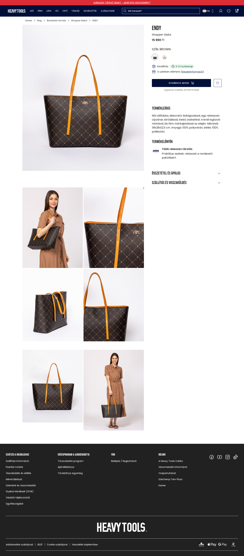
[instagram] (227, 457)
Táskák (76, 10)
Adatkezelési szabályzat (19, 544)
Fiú (56, 10)
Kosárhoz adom (179, 83)
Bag (39, 20)
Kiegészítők (90, 10)
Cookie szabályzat (57, 544)
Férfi (40, 10)
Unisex (28, 20)
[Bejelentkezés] (221, 11)
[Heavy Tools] (17, 11)
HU (208, 11)
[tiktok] (235, 457)
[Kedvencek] (229, 11)
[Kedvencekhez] (218, 83)
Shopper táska (79, 20)
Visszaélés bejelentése (85, 544)
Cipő (65, 10)
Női (32, 10)
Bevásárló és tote (56, 20)
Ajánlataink (108, 10)
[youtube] (219, 457)
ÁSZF (40, 544)
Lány (48, 10)
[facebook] (211, 457)
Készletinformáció (192, 71)
